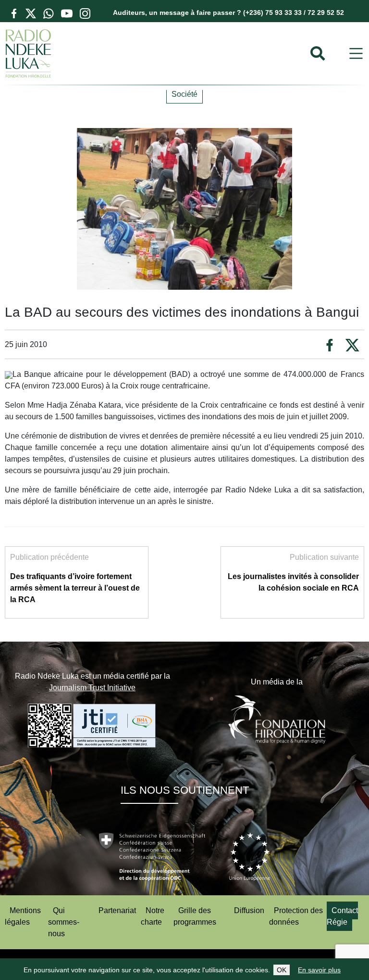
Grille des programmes (194, 916)
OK (281, 970)
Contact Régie (342, 916)
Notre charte (152, 916)
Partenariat (117, 910)
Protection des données (296, 916)
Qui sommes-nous (63, 922)
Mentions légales (23, 916)
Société (184, 94)
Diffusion (249, 910)
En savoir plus (319, 970)
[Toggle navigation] (356, 53)
